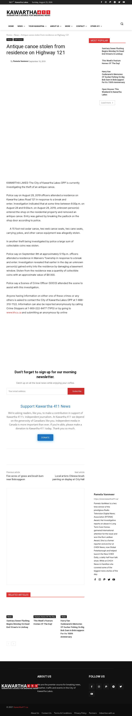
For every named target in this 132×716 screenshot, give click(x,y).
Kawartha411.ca (21, 707)
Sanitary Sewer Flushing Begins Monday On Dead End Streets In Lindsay (17, 624)
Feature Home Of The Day (44, 617)
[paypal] (104, 579)
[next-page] (14, 644)
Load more (106, 102)
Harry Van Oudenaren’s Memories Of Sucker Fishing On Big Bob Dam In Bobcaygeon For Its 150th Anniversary (113, 76)
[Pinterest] (32, 69)
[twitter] (109, 579)
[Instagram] (106, 2)
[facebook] (95, 579)
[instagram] (100, 579)
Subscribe (76, 391)
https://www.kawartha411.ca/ (106, 499)
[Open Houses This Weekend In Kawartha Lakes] (94, 92)
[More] (76, 69)
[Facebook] (101, 2)
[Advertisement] (45, 154)
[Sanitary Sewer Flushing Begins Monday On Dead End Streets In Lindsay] (18, 609)
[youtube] (114, 579)
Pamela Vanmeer (21, 61)
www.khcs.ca (13, 312)
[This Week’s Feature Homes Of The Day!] (45, 609)
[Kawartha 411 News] (28, 13)
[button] (122, 24)
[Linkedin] (46, 69)
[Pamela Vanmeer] (8, 61)
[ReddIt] (54, 69)
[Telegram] (115, 2)
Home (9, 35)
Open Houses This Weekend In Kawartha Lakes (112, 92)
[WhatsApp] (39, 69)
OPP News (18, 39)
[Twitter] (119, 2)
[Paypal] (110, 2)
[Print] (69, 69)
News (16, 35)
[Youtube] (124, 2)
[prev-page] (8, 644)
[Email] (61, 69)
